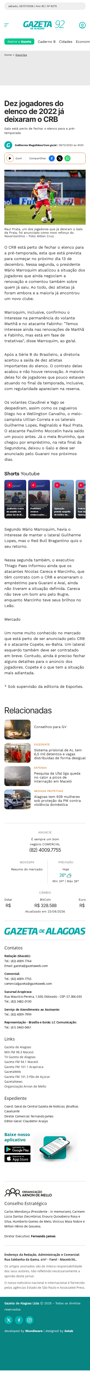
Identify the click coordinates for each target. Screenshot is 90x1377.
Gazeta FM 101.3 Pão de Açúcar (27, 1077)
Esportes (21, 54)
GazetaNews (13, 1081)
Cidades (65, 42)
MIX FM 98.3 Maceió (18, 1052)
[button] (82, 25)
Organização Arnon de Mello (25, 1086)
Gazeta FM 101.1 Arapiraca (23, 1067)
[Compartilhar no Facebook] (52, 158)
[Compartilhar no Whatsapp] (67, 158)
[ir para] (55, 1148)
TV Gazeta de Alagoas (20, 1057)
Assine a (19, 41)
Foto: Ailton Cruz (41, 236)
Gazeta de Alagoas (17, 1047)
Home (8, 54)
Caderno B (46, 42)
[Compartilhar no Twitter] (60, 158)
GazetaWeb (12, 1072)
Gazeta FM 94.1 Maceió (21, 1062)
